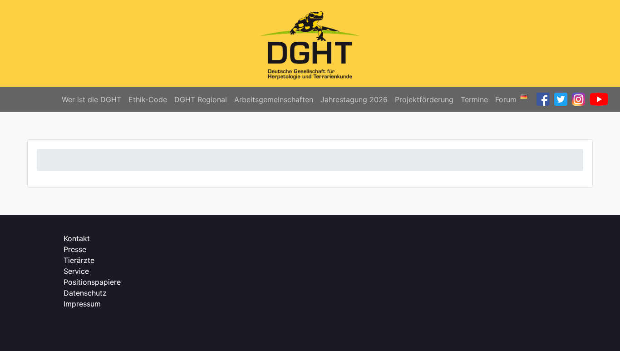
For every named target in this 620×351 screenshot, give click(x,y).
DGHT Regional (200, 99)
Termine (474, 99)
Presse (75, 249)
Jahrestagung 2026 (354, 99)
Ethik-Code (147, 99)
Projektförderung (424, 99)
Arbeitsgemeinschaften (273, 99)
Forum (506, 99)
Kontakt (77, 238)
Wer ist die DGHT (91, 99)
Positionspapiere (92, 282)
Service (76, 271)
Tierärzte (79, 260)
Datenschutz (85, 292)
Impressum (82, 303)
